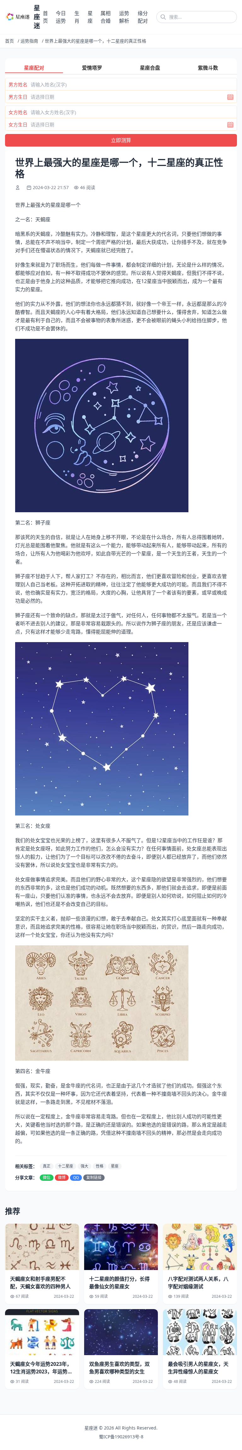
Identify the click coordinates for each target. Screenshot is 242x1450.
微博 (62, 1177)
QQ (76, 1177)
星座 (114, 1166)
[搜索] (163, 17)
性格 (99, 1166)
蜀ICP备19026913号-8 (121, 1437)
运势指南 (29, 41)
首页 (9, 41)
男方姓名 (18, 84)
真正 (46, 1166)
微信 (46, 1177)
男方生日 (18, 97)
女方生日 (18, 124)
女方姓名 (18, 112)
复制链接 (93, 1177)
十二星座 (65, 1166)
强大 (84, 1166)
